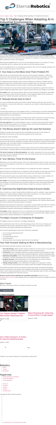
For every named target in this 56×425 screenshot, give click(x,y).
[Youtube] (14, 360)
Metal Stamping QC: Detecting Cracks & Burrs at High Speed (40, 314)
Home (1, 16)
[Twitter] (6, 360)
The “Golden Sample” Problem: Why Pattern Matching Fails (12, 314)
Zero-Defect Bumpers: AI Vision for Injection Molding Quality (13, 338)
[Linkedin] (10, 360)
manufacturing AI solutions (7, 277)
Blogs (11, 16)
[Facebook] (2, 360)
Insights (6, 16)
